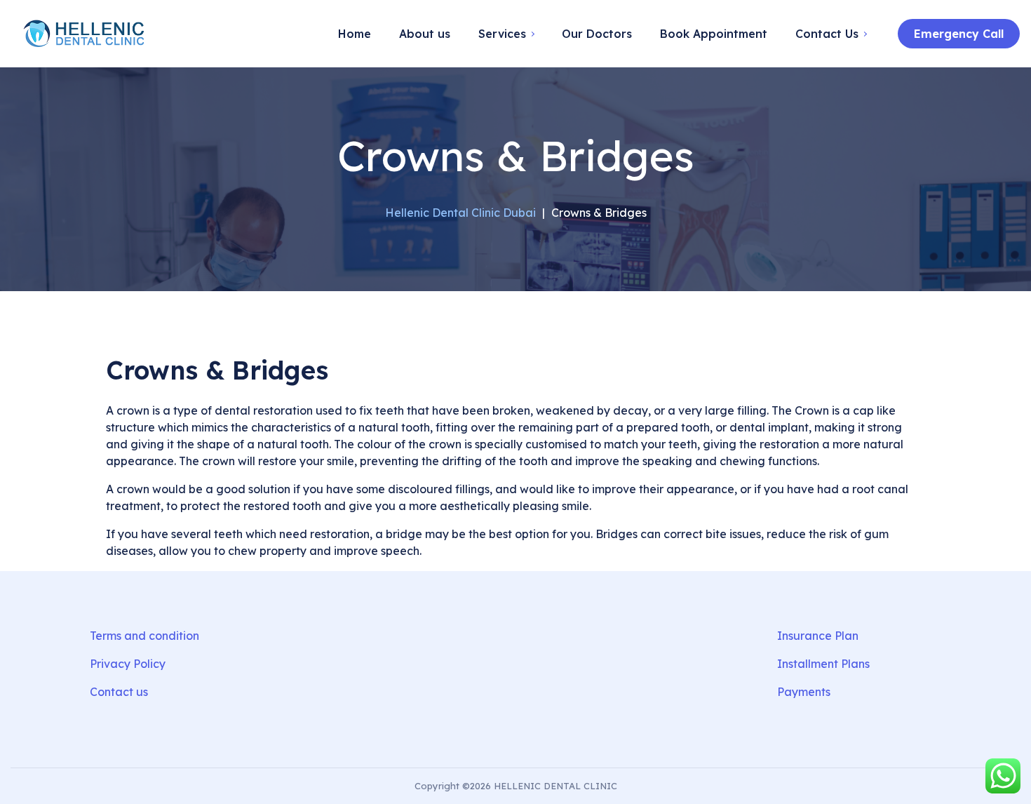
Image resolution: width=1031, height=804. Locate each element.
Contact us (119, 692)
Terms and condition (144, 636)
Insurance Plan (817, 636)
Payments (803, 692)
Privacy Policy (128, 664)
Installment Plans (823, 664)
